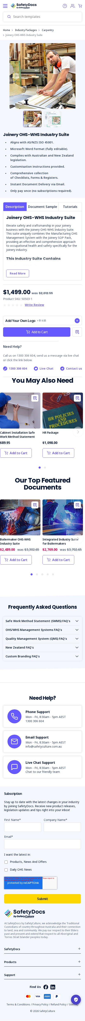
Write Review (34, 305)
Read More (18, 273)
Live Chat (46, 368)
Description (15, 206)
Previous (16, 76)
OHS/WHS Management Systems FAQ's (34, 630)
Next (69, 76)
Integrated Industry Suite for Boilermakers (60, 541)
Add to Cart (40, 332)
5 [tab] (53, 575)
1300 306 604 (18, 368)
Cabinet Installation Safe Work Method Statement (17, 435)
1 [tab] (40, 468)
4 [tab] (48, 575)
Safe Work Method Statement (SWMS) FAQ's (38, 621)
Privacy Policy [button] (40, 1004)
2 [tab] (45, 468)
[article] (42, 716)
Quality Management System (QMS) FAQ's (36, 639)
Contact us (74, 368)
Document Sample (42, 206)
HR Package (50, 432)
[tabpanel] (20, 427)
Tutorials (70, 206)
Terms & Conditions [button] (18, 1004)
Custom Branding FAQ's (23, 656)
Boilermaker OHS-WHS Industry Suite (15, 541)
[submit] (9, 17)
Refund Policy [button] (58, 1004)
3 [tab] (42, 575)
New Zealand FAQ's (20, 647)
